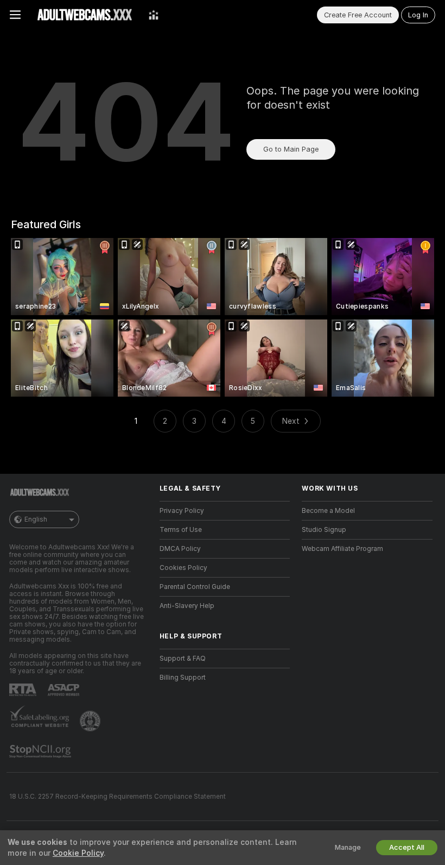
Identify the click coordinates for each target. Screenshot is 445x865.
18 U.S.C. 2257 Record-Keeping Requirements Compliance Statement (117, 796)
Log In (418, 15)
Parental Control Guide (195, 587)
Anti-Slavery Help (187, 606)
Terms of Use (181, 530)
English (35, 519)
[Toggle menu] (15, 14)
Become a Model (328, 511)
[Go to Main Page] (84, 14)
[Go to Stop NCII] (41, 751)
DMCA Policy (180, 549)
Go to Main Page (291, 149)
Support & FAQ (183, 658)
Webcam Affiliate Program (342, 549)
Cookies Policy (183, 568)
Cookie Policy (78, 853)
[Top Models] (153, 14)
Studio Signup (324, 530)
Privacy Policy (182, 511)
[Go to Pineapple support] (91, 721)
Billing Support (183, 677)
